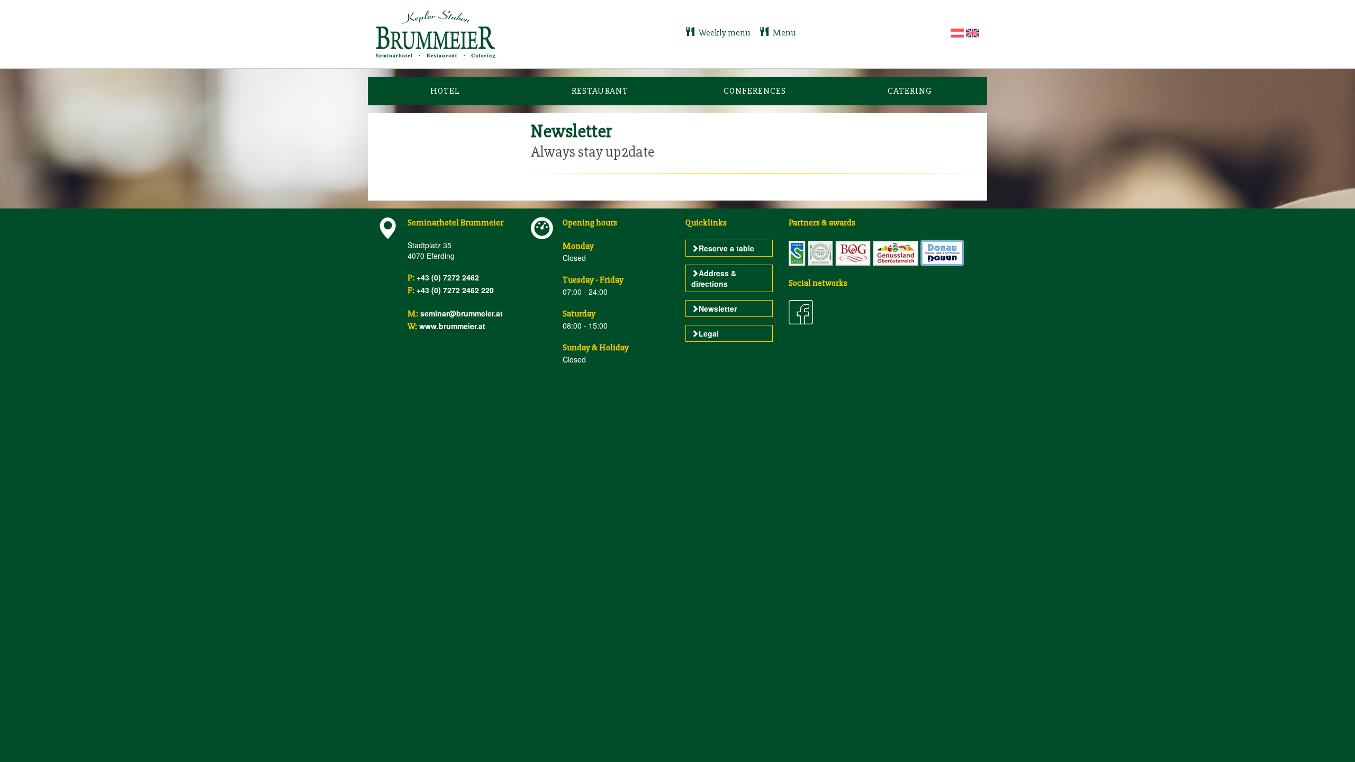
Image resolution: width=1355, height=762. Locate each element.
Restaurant (600, 90)
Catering (910, 90)
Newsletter (718, 308)
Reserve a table (726, 248)
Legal (709, 333)
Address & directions (713, 278)
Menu (783, 32)
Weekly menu (724, 32)
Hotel (445, 90)
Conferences (755, 90)
